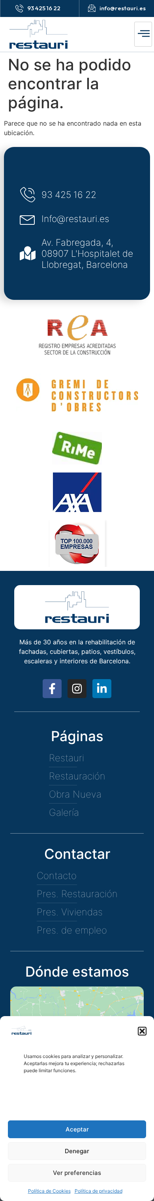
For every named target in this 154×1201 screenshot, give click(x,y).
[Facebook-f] (52, 688)
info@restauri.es (123, 8)
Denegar (77, 1151)
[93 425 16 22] (19, 8)
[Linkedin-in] (101, 688)
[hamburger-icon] (143, 34)
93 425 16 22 (43, 8)
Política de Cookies (49, 1191)
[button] (142, 1031)
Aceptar (77, 1129)
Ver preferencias (77, 1173)
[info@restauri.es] (92, 8)
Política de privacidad (98, 1191)
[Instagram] (77, 688)
